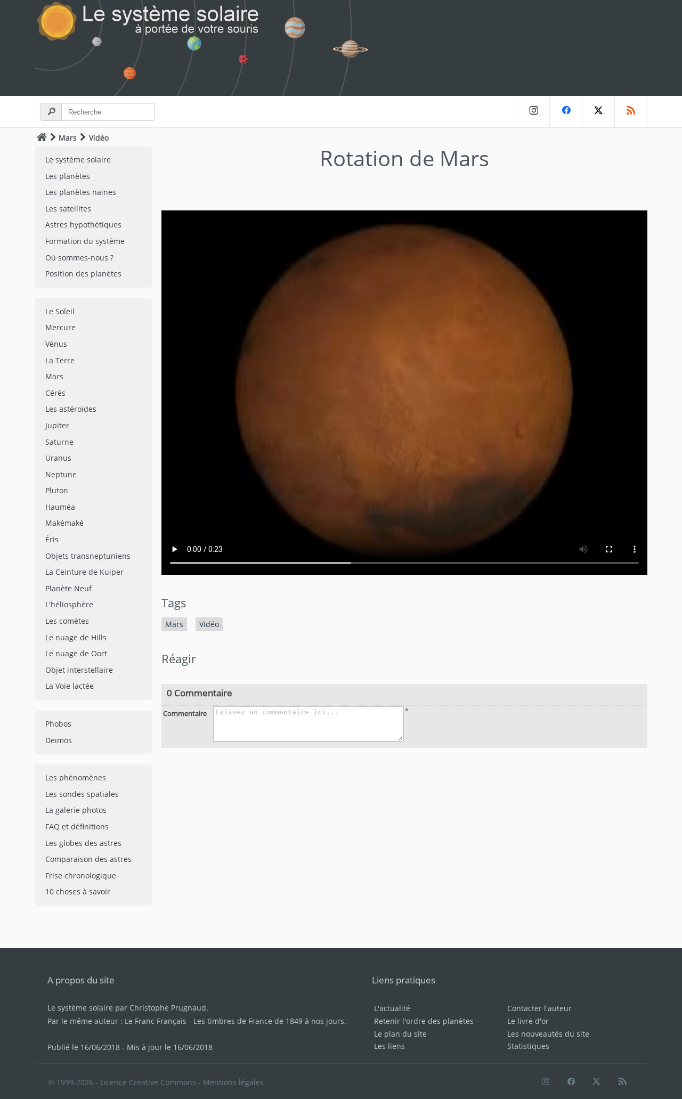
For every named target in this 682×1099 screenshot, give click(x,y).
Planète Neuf (68, 588)
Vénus (56, 344)
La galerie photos (76, 810)
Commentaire (185, 713)
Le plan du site (400, 1034)
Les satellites (68, 208)
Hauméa (60, 507)
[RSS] (630, 111)
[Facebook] (565, 111)
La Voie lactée (69, 686)
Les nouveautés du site (548, 1034)
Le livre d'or (528, 1021)
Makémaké (64, 523)
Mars (68, 138)
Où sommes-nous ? (79, 258)
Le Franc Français (155, 1021)
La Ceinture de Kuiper (84, 572)
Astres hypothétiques (83, 224)
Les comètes (67, 621)
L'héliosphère (69, 604)
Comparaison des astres (88, 859)
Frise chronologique (80, 875)
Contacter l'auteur (539, 1008)
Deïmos (58, 740)
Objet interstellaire (79, 670)
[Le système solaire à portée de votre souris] (208, 48)
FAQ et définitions (77, 826)
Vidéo (209, 624)
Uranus (58, 458)
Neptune (61, 474)
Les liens (389, 1046)
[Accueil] (42, 137)
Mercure (60, 327)
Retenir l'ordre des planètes (424, 1021)
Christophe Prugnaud (167, 1008)
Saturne (59, 442)
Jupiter (57, 425)
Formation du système (85, 241)
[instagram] (533, 111)
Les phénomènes (75, 777)
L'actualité (392, 1008)
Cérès (55, 393)
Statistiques (528, 1046)
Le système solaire (78, 159)
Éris (52, 539)
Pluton (56, 490)
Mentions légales (233, 1082)
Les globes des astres (83, 843)
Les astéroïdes (70, 409)
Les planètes (67, 176)
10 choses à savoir (77, 891)
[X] (598, 111)
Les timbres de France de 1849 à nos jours (268, 1021)
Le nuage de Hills (76, 637)
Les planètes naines (80, 192)
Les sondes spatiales (82, 794)
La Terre (60, 360)
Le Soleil (60, 311)
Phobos (58, 724)
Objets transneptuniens (88, 556)
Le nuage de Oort (76, 653)
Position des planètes (83, 273)
